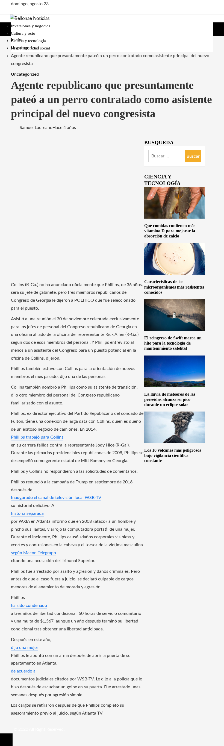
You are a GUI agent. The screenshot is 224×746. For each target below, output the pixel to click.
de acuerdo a (23, 671)
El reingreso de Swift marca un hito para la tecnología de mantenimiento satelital (173, 343)
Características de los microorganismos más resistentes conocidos (174, 286)
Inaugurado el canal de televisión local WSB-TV (56, 497)
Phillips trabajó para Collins (37, 437)
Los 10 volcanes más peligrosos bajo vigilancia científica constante (172, 455)
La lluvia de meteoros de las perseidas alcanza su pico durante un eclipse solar (169, 399)
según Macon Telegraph (33, 553)
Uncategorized (25, 74)
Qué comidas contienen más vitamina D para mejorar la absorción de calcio (169, 230)
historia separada (27, 513)
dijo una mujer (24, 647)
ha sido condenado (29, 605)
